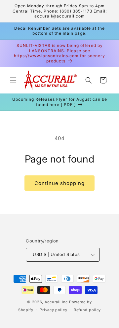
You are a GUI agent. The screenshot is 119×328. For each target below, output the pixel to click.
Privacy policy (53, 310)
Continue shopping (59, 183)
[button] (13, 80)
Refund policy (87, 310)
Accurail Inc (56, 302)
